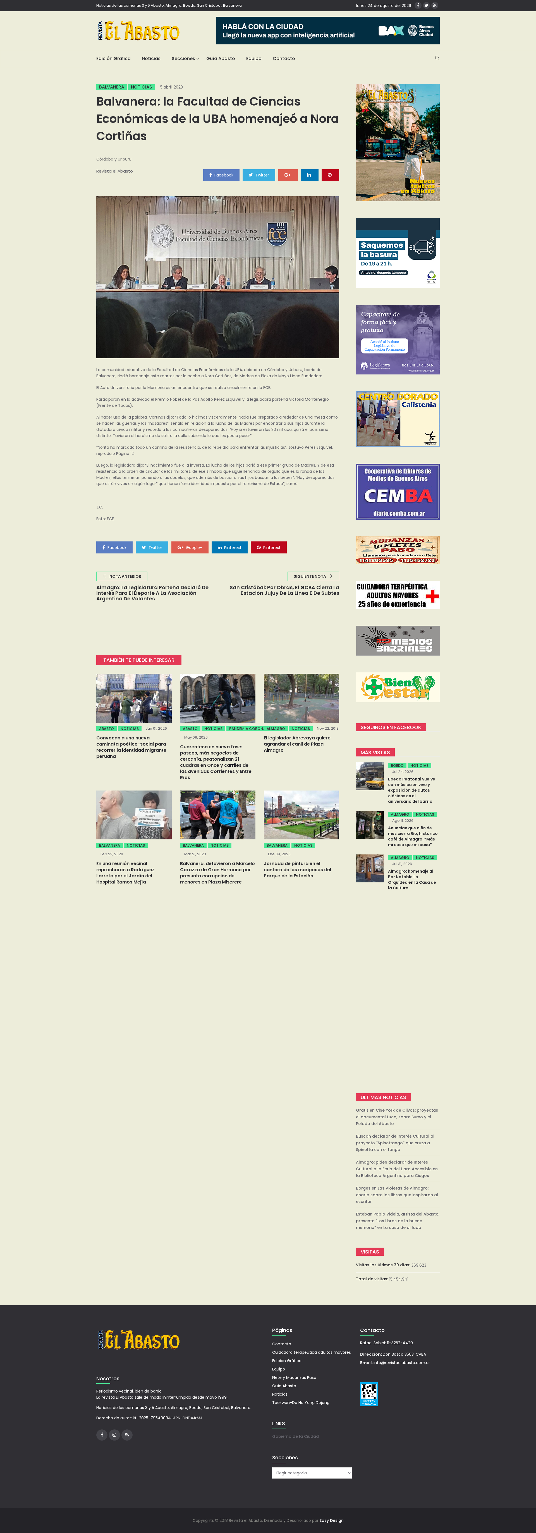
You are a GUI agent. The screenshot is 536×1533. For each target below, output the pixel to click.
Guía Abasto (220, 58)
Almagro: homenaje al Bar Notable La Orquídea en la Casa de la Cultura (412, 879)
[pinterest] (330, 175)
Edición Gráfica (113, 58)
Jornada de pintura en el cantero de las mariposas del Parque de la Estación (297, 869)
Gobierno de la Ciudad (295, 1436)
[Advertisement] (398, 992)
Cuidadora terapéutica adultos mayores (311, 1352)
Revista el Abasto (114, 171)
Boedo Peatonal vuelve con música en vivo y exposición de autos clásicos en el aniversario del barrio (411, 790)
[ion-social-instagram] (114, 1435)
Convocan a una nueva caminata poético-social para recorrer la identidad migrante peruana (131, 747)
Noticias (151, 58)
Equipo (254, 58)
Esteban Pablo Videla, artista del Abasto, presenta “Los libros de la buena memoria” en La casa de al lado (397, 1220)
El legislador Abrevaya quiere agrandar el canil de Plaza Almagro (297, 744)
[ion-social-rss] (434, 5)
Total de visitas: (372, 1279)
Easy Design (332, 1520)
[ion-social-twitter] (426, 5)
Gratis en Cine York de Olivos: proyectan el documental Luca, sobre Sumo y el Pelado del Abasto (397, 1116)
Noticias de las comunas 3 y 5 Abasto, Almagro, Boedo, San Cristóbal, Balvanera (169, 5)
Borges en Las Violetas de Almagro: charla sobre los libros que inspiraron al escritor (397, 1194)
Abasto (106, 728)
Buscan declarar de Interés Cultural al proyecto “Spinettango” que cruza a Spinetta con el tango (395, 1142)
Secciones (183, 58)
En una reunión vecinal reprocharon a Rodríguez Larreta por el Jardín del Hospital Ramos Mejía (125, 872)
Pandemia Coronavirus (252, 728)
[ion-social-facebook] (418, 5)
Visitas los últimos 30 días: (383, 1265)
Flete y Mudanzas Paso (294, 1377)
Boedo (397, 765)
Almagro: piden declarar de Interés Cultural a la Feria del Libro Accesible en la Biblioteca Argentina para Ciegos (397, 1168)
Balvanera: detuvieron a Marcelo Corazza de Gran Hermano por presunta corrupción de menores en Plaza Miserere (217, 872)
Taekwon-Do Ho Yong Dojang (300, 1402)
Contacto (284, 58)
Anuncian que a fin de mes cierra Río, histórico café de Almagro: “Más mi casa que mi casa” (413, 836)
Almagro (276, 728)
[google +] (288, 175)
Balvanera (111, 87)
